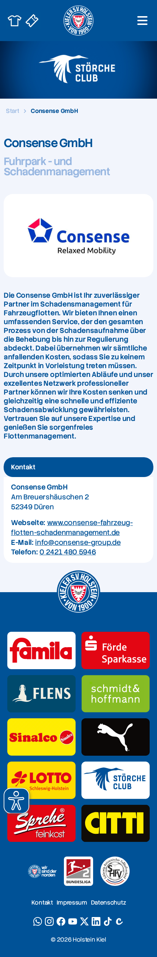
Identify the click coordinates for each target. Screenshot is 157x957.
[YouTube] (72, 921)
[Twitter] (84, 921)
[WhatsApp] (37, 921)
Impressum (72, 902)
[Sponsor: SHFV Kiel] (115, 871)
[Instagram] (49, 921)
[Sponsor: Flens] (41, 693)
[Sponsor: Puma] (115, 737)
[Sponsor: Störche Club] (115, 780)
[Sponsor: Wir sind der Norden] (42, 871)
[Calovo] (119, 921)
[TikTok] (107, 921)
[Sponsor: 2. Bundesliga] (78, 871)
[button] (16, 801)
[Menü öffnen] (142, 20)
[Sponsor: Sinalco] (41, 737)
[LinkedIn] (96, 921)
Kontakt (42, 902)
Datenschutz (108, 902)
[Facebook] (61, 921)
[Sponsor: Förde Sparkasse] (115, 650)
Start (12, 111)
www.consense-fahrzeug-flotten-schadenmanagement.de (72, 527)
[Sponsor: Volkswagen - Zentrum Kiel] (115, 693)
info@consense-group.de (77, 542)
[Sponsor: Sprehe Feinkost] (41, 823)
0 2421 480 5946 (67, 552)
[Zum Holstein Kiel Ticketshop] (32, 20)
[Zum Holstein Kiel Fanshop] (14, 20)
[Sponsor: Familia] (41, 650)
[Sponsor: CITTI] (115, 823)
